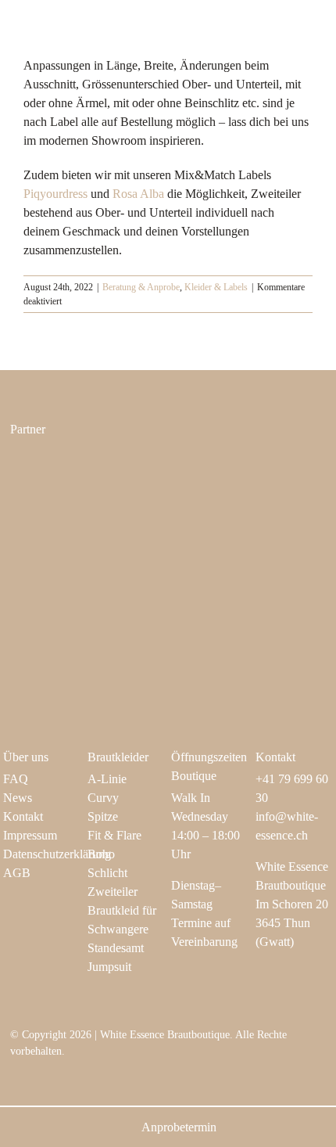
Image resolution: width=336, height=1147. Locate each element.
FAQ (15, 779)
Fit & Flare (114, 835)
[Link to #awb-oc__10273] (300, 28)
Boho (101, 854)
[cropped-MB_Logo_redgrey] (241, 465)
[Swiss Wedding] (241, 553)
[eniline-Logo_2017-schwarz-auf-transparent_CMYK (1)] (74, 463)
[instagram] (15, 1078)
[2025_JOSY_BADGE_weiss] (74, 553)
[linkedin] (90, 1078)
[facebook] (40, 1078)
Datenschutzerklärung (57, 854)
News (17, 797)
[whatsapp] (115, 1078)
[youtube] (65, 1078)
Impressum (30, 835)
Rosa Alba (138, 193)
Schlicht (107, 872)
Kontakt (23, 816)
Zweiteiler (113, 891)
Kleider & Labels (216, 287)
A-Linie (107, 779)
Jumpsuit (109, 966)
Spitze (103, 816)
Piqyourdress (55, 193)
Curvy (103, 797)
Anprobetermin (178, 1127)
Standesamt (116, 948)
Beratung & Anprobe (141, 287)
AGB (16, 872)
